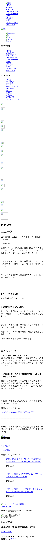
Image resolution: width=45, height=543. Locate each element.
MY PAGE (10, 97)
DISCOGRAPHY (13, 11)
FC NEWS (10, 82)
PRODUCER (6, 507)
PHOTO (9, 93)
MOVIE (9, 95)
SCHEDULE (11, 9)
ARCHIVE (10, 88)
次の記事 (5, 450)
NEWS (8, 5)
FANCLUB (10, 25)
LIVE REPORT (12, 14)
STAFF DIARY (12, 86)
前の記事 (5, 446)
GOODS (9, 18)
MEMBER (10, 7)
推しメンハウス (12, 99)
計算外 (9, 20)
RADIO (9, 91)
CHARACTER (12, 23)
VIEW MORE (6, 532)
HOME (9, 80)
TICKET (9, 84)
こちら (13, 539)
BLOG (8, 16)
